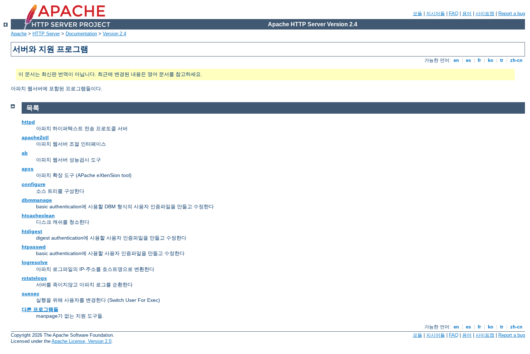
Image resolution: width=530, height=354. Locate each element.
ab (25, 153)
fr (479, 60)
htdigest (32, 231)
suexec (30, 293)
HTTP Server (46, 33)
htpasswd (34, 247)
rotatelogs (34, 278)
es (468, 60)
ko (490, 60)
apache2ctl (35, 137)
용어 (467, 13)
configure (33, 184)
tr (502, 60)
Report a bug (511, 13)
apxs (28, 169)
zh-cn (516, 60)
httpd (28, 122)
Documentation (81, 33)
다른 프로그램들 (40, 309)
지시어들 (435, 13)
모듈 (417, 13)
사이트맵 (485, 13)
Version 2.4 (114, 33)
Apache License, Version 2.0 (81, 341)
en (456, 60)
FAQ (453, 13)
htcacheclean (38, 215)
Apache (19, 33)
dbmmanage (37, 200)
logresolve (35, 262)
